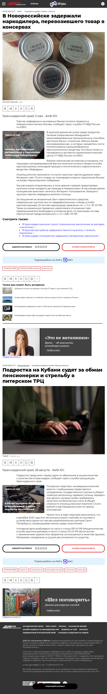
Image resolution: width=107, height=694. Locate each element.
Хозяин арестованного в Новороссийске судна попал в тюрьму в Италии (46, 297)
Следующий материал (55, 686)
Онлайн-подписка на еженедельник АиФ (41, 629)
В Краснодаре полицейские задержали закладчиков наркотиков (60, 236)
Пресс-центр (51, 626)
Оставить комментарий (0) (83, 247)
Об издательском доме (33, 626)
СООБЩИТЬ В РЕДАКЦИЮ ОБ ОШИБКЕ (73, 633)
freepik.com (15, 456)
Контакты (83, 629)
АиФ (21, 102)
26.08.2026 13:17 (9, 365)
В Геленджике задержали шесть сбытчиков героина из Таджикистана (44, 306)
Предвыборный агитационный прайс (39, 633)
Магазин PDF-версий (77, 626)
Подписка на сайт (69, 629)
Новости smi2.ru (12, 357)
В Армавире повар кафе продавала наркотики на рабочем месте (42, 315)
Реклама (62, 626)
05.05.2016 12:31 (9, 11)
